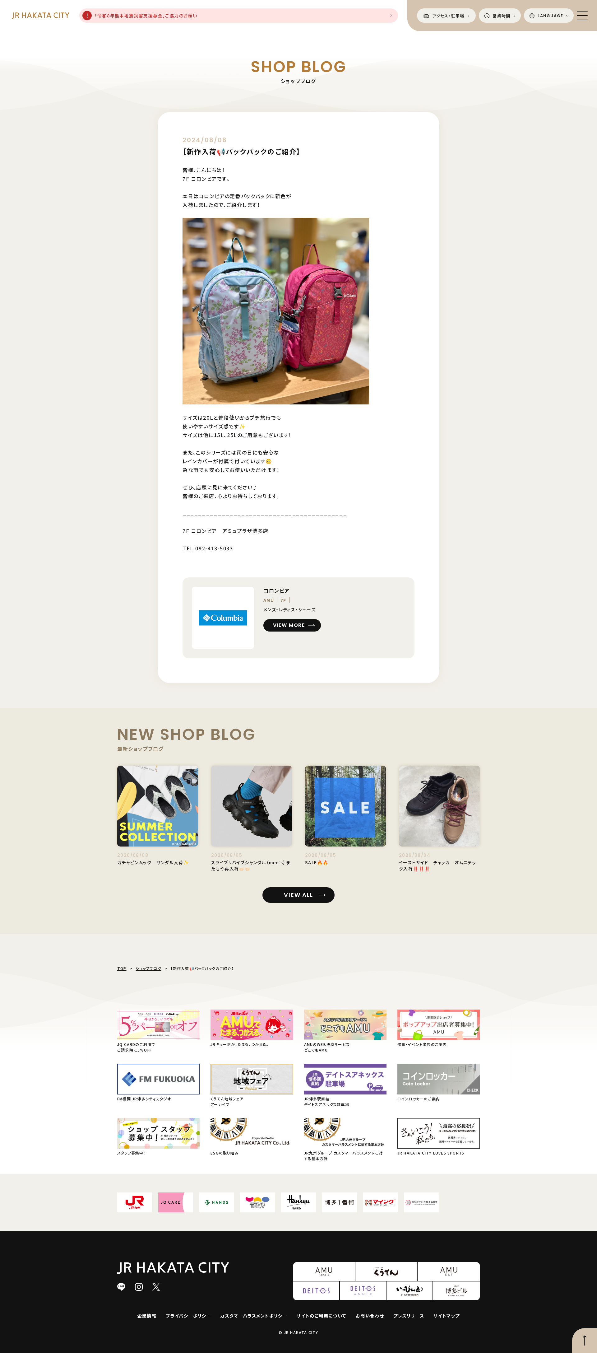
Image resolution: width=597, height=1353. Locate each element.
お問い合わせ (370, 1316)
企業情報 (147, 1316)
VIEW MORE (289, 625)
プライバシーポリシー (188, 1316)
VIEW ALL (298, 895)
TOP (122, 968)
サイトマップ (446, 1316)
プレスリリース (408, 1316)
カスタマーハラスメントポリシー (253, 1316)
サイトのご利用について (321, 1316)
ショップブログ (148, 968)
